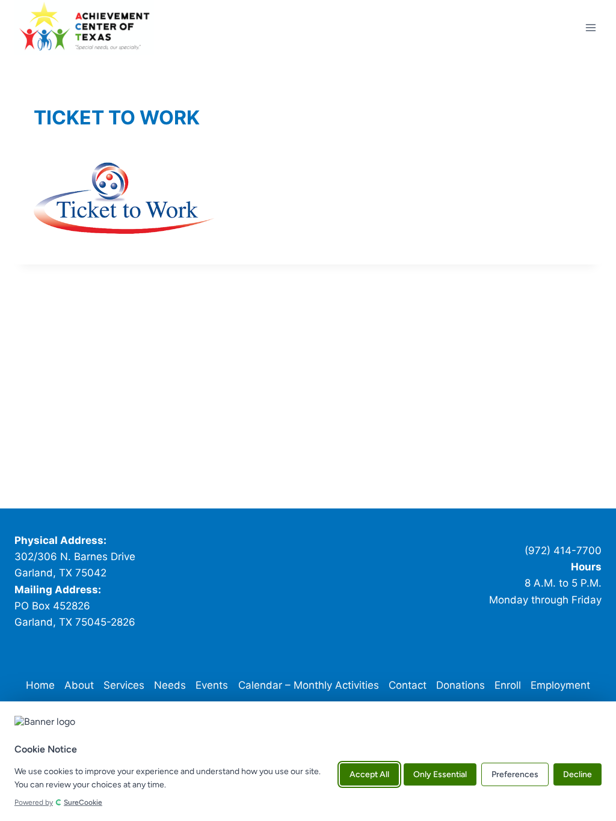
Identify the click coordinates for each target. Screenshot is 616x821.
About (79, 685)
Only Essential (440, 774)
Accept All (369, 774)
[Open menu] (590, 27)
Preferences (514, 774)
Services (123, 685)
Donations (460, 685)
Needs (170, 685)
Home (40, 685)
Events (212, 685)
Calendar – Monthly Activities (308, 685)
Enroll (507, 685)
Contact (408, 685)
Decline (577, 774)
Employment (560, 685)
